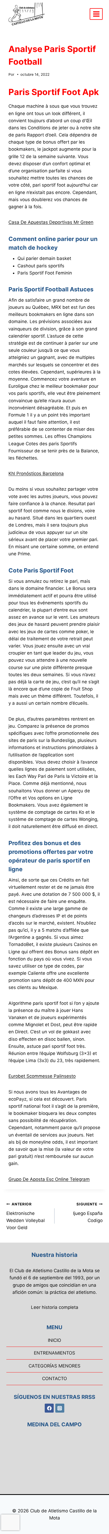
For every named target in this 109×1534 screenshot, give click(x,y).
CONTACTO (54, 1378)
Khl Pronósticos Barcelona (36, 473)
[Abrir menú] (96, 14)
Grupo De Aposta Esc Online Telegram (49, 1179)
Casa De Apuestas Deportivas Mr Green (50, 222)
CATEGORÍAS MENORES (54, 1366)
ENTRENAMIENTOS (54, 1353)
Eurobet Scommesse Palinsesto (42, 1076)
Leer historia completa (54, 1307)
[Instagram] (59, 1408)
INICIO (54, 1340)
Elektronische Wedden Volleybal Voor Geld (25, 1216)
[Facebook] (49, 1408)
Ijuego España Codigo (88, 1212)
